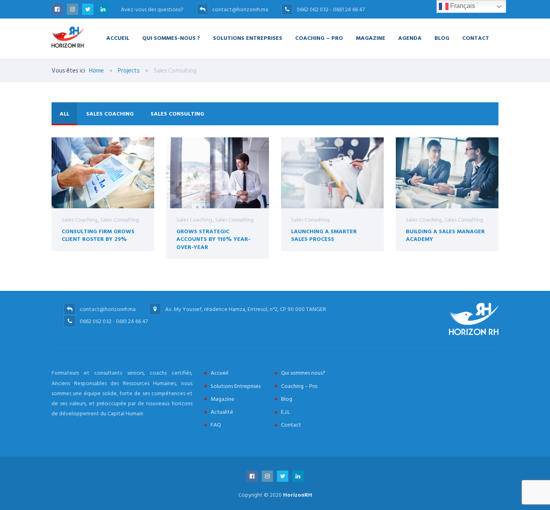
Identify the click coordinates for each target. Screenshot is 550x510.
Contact (475, 37)
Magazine (370, 37)
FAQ (216, 424)
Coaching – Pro (319, 37)
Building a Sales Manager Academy (445, 235)
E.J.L (285, 412)
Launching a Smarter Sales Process (324, 235)
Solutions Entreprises (247, 37)
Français (462, 5)
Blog (441, 37)
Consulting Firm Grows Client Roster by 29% (98, 235)
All (64, 113)
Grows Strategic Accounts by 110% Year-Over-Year (213, 239)
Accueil (117, 37)
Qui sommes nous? (303, 372)
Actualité (222, 412)
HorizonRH (297, 495)
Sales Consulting (177, 113)
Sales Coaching (110, 113)
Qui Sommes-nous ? (171, 37)
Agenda (410, 37)
